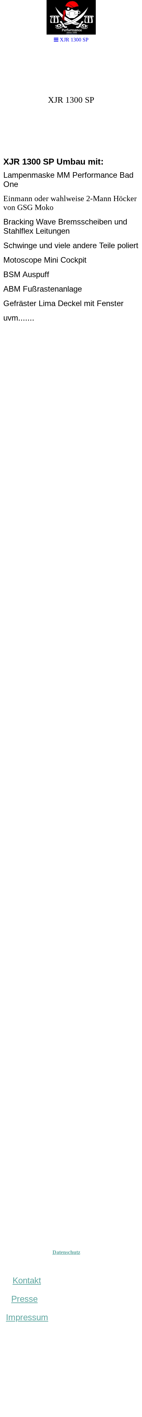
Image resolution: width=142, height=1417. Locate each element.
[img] (71, 17)
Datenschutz (66, 1252)
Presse (24, 1299)
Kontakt (27, 1280)
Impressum (27, 1317)
